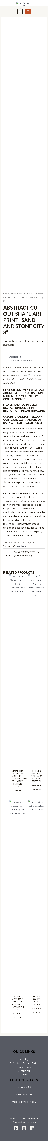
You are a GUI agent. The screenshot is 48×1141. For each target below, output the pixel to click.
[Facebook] (15, 1128)
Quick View (17, 765)
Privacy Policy (24, 1067)
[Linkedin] (32, 1128)
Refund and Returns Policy (24, 1063)
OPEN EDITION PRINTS (22, 294)
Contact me (24, 1071)
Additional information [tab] (20, 360)
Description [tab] (15, 356)
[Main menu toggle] (28, 11)
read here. (21, 546)
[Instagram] (24, 1128)
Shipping (24, 1059)
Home (6, 294)
